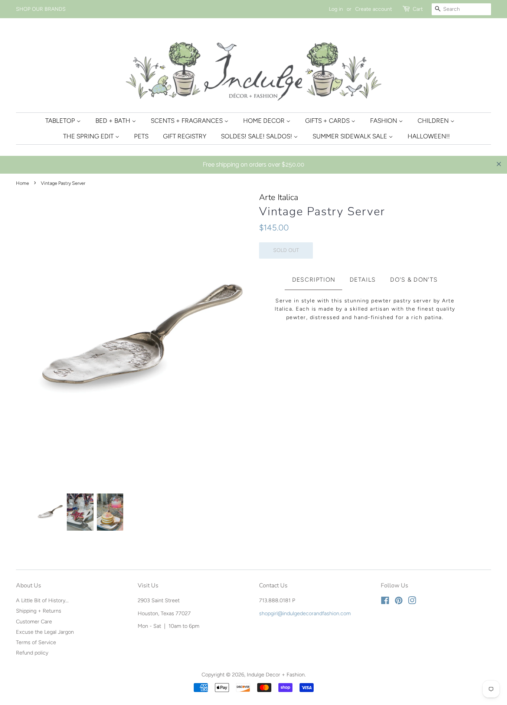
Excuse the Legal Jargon (45, 632)
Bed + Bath (113, 120)
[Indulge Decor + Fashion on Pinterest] (399, 602)
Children (434, 120)
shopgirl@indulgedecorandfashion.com (305, 613)
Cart (418, 9)
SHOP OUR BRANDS (41, 9)
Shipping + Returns (38, 610)
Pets (141, 136)
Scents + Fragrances (187, 120)
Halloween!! (429, 136)
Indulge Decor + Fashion (276, 674)
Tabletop (60, 120)
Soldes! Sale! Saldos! (257, 136)
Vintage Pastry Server (322, 212)
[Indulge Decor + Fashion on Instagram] (412, 602)
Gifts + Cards (328, 120)
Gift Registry (184, 136)
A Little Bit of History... (42, 600)
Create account (373, 9)
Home (22, 183)
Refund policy (32, 652)
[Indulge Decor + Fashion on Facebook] (385, 602)
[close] (499, 164)
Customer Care (34, 621)
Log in (336, 9)
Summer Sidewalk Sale (351, 136)
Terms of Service (36, 642)
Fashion (384, 120)
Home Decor (264, 120)
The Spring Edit (89, 136)
